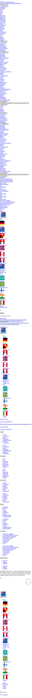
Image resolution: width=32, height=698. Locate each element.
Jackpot (5, 467)
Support (5, 562)
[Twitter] (13, 424)
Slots (4, 458)
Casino (4, 434)
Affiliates (5, 563)
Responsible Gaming (8, 538)
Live (4, 509)
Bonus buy (5, 463)
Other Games (6, 491)
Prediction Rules (7, 516)
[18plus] (3, 584)
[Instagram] (3, 424)
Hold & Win (6, 465)
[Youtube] (24, 424)
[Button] (0, 6)
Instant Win (5, 461)
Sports (4, 437)
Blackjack (5, 487)
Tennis (4, 513)
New (4, 460)
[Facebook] (19, 424)
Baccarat (5, 488)
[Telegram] (8, 424)
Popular (5, 483)
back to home (3, 318)
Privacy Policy (6, 539)
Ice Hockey (5, 512)
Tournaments (6, 442)
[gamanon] (28, 584)
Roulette (5, 485)
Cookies (6, 694)
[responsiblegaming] (12, 584)
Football (5, 511)
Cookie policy (6, 540)
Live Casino (6, 436)
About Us (5, 560)
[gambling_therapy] (6, 590)
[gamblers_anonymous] (17, 590)
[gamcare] (22, 584)
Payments (5, 542)
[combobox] (16, 372)
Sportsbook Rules (7, 515)
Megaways (5, 464)
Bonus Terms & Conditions (9, 536)
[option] (17, 336)
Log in (2, 4)
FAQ (4, 543)
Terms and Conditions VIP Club (10, 535)
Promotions (5, 438)
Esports (4, 508)
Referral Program (7, 440)
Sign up (6, 4)
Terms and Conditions (8, 533)
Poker (4, 489)
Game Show (6, 484)
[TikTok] (29, 424)
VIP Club (5, 441)
